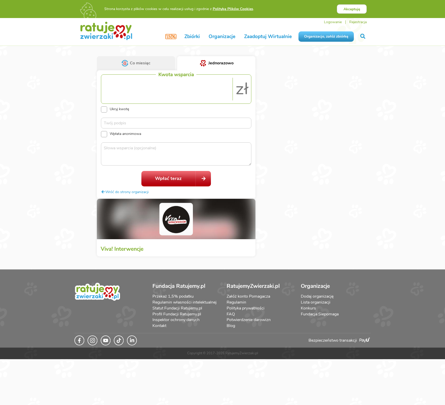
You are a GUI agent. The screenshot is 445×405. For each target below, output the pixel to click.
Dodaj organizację (317, 296)
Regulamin (236, 302)
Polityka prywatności (245, 308)
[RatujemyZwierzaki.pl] (106, 30)
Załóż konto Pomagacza (248, 296)
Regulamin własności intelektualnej (184, 302)
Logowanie (333, 22)
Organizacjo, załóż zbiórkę (326, 36)
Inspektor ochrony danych (176, 320)
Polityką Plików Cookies (233, 8)
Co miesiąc (140, 63)
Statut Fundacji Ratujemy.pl (177, 308)
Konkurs (308, 308)
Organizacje (222, 36)
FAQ (231, 314)
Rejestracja (358, 22)
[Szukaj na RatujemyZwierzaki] (363, 36)
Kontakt (159, 326)
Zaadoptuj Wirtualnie (268, 36)
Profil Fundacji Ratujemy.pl (176, 314)
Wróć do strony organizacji (127, 191)
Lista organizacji (315, 302)
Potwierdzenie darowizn (249, 320)
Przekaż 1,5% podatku (173, 296)
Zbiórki (192, 36)
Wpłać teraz (168, 178)
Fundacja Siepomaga (320, 314)
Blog (231, 326)
